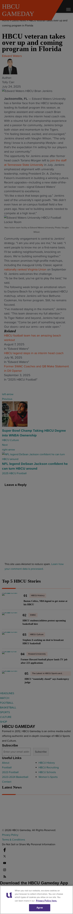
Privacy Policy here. (46, 900)
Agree (39, 907)
